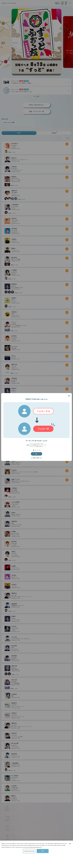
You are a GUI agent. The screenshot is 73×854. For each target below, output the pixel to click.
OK (43, 851)
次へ (36, 454)
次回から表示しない (37, 458)
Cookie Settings (29, 851)
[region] (36, 847)
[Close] (70, 844)
